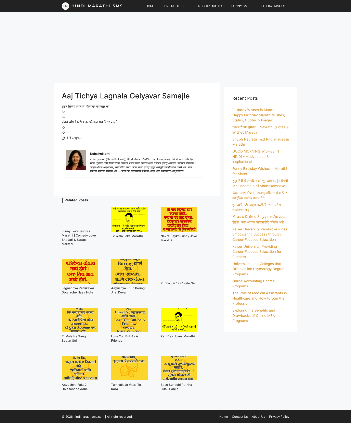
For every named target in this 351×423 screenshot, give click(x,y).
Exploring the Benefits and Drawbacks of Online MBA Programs (253, 315)
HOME (150, 6)
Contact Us (240, 417)
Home (223, 417)
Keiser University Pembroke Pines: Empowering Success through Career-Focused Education (260, 234)
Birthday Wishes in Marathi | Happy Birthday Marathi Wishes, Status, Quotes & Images (258, 115)
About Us (258, 417)
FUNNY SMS (240, 6)
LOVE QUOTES (173, 6)
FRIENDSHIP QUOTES (207, 6)
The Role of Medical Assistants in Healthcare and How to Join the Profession (259, 298)
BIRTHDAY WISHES (271, 6)
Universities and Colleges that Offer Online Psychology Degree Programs (258, 269)
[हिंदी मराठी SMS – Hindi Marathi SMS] (92, 6)
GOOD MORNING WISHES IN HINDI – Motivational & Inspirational (255, 156)
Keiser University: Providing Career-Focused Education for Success (256, 251)
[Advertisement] (175, 47)
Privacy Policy (279, 417)
